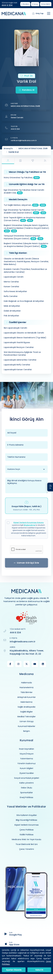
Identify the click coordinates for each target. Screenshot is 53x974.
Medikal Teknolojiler (26, 716)
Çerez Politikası (27, 829)
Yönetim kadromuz (26, 763)
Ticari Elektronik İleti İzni (27, 844)
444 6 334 (7, 5)
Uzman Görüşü (27, 721)
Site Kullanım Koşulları (26, 815)
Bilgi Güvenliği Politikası (26, 820)
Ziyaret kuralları (26, 773)
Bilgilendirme (29, 525)
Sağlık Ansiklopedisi (26, 707)
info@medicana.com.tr (22, 641)
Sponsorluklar (26, 792)
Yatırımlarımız (26, 758)
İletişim (26, 731)
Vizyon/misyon (27, 753)
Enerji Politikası (26, 797)
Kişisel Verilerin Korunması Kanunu (28, 522)
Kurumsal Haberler (26, 726)
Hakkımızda (26, 682)
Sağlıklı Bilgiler (26, 711)
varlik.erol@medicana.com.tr (24, 140)
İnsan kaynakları (26, 749)
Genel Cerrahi (17, 117)
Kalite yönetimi (26, 782)
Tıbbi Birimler (26, 692)
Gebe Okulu (26, 787)
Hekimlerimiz (26, 702)
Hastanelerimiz (27, 687)
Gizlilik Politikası (26, 834)
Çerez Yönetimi (26, 849)
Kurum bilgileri (26, 768)
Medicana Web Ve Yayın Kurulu (26, 839)
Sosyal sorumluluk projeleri (26, 778)
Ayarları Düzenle (13, 969)
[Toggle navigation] (48, 13)
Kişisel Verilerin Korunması (27, 825)
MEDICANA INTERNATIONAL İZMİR (25, 106)
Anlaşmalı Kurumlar (26, 697)
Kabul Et (39, 969)
